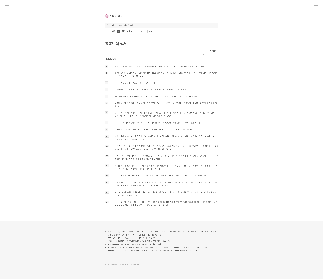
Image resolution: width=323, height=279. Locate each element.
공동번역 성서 (126, 31)
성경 (113, 31)
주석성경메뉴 (7, 6)
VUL (150, 31)
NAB (140, 31)
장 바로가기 (214, 51)
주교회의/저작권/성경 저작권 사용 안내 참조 (145, 235)
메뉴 (315, 6)
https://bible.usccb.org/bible (186, 250)
